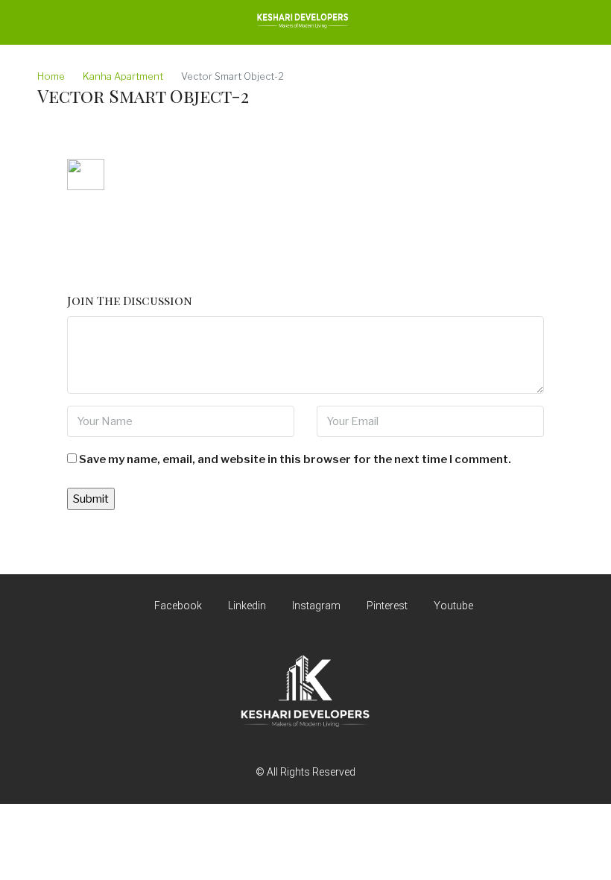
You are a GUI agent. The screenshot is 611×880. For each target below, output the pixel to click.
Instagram (316, 606)
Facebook (178, 606)
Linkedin (247, 606)
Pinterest (387, 606)
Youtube (452, 606)
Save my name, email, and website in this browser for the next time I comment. (295, 459)
